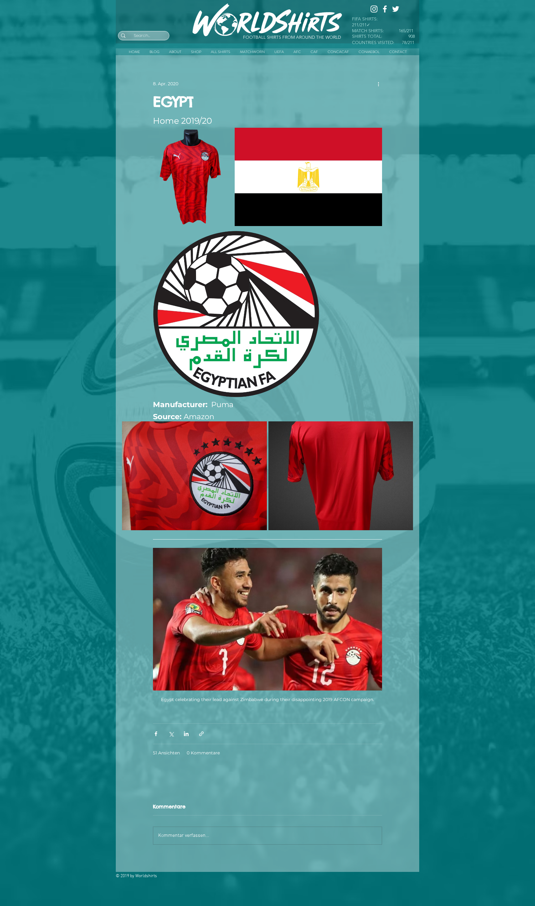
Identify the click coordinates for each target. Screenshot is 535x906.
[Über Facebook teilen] (156, 734)
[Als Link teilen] (201, 734)
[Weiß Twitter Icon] (395, 9)
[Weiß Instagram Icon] (374, 9)
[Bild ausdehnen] (222, 135)
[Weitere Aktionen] (378, 83)
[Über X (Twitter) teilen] (171, 734)
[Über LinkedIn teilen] (186, 734)
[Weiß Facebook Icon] (384, 9)
